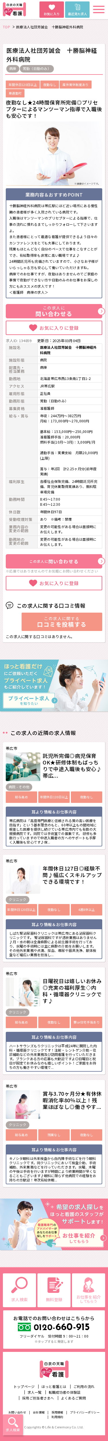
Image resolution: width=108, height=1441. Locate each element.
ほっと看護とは (53, 1386)
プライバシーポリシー (85, 1412)
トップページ (24, 1386)
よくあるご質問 (73, 1397)
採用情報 (57, 1412)
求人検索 (13, 1429)
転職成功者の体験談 (65, 1392)
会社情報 (39, 1412)
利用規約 (57, 1417)
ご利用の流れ (84, 1386)
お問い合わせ (17, 1412)
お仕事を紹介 (88, 1298)
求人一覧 (35, 1392)
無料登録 (54, 1299)
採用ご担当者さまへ (38, 1397)
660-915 (62, 1328)
